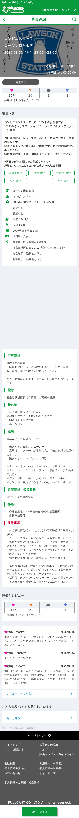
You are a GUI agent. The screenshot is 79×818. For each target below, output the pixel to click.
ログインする (39, 811)
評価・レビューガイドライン (57, 754)
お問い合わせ (12, 773)
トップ (8, 728)
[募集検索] (74, 19)
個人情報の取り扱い (52, 768)
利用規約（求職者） (52, 763)
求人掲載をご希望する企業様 (22, 782)
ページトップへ (37, 735)
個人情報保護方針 (15, 768)
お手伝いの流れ (49, 744)
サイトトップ (12, 744)
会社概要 (9, 763)
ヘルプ (44, 749)
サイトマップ (48, 773)
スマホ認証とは (13, 749)
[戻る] (3, 19)
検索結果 (19, 728)
